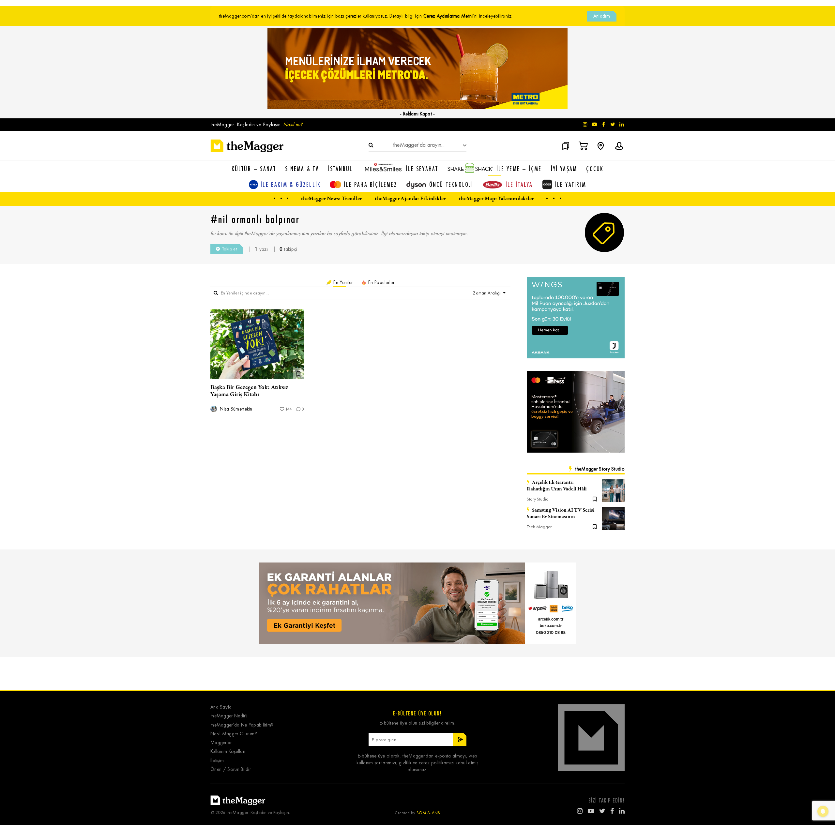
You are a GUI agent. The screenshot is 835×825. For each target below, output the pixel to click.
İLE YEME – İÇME (519, 168)
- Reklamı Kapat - (417, 114)
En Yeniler (342, 282)
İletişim (217, 760)
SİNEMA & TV (302, 168)
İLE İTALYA (519, 184)
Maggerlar (221, 742)
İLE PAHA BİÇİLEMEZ (370, 184)
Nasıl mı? (293, 124)
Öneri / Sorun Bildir (230, 769)
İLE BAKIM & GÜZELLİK (291, 184)
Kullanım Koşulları (227, 751)
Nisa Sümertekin (235, 409)
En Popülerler (380, 282)
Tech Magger (539, 527)
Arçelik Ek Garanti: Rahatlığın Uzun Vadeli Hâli (557, 485)
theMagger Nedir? (229, 716)
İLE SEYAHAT (422, 168)
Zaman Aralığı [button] (487, 293)
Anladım (601, 16)
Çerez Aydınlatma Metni (448, 16)
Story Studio (538, 499)
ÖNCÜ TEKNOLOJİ (451, 184)
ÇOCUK (594, 168)
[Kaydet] (595, 499)
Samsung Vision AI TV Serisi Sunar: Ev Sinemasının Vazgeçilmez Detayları (561, 513)
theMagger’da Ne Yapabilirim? (241, 725)
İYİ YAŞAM (564, 168)
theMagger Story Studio (600, 469)
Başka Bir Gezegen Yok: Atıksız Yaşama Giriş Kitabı (249, 391)
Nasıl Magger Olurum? (233, 734)
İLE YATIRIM (570, 184)
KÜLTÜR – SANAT (254, 168)
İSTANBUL (340, 168)
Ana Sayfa (221, 707)
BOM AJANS (428, 812)
